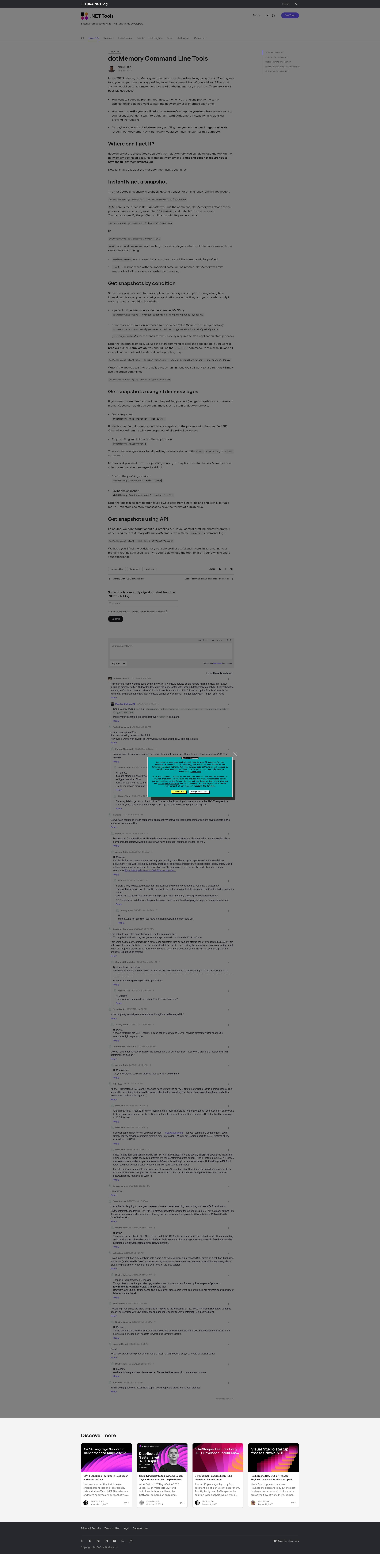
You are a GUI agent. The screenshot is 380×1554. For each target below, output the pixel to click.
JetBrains (107, 1547)
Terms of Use (206, 781)
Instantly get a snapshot (276, 57)
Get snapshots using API (276, 71)
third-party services (168, 783)
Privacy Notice (183, 781)
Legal (126, 1528)
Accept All (179, 791)
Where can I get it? (274, 52)
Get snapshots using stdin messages (282, 66)
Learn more (196, 772)
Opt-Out (210, 786)
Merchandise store (287, 1543)
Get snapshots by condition (278, 62)
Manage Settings (199, 791)
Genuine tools (140, 1528)
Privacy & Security (91, 1528)
